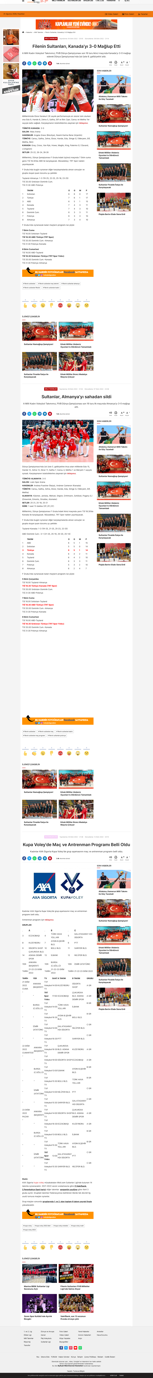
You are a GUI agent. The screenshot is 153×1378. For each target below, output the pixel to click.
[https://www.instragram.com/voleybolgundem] (70, 1348)
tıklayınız (83, 123)
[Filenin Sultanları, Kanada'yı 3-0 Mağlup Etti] (58, 91)
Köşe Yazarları (64, 1338)
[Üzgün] (86, 301)
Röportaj (27, 1342)
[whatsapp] (34, 63)
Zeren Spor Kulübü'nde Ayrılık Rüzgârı (38, 1317)
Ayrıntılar (113, 1375)
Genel (43, 1335)
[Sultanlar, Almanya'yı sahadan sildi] (58, 441)
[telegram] (40, 63)
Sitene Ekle (45, 1357)
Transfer (27, 1345)
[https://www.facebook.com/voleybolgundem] (61, 1348)
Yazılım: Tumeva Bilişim (76, 1371)
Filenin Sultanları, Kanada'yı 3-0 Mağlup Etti (60, 32)
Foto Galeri (129, 14)
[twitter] (29, 63)
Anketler (100, 1332)
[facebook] (24, 63)
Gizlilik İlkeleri (110, 1357)
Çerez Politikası (90, 1357)
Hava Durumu (102, 1335)
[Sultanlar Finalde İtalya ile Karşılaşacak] (39, 361)
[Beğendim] (25, 301)
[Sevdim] (43, 301)
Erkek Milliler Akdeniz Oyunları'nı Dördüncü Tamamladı (75, 345)
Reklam (100, 1357)
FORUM (54, 1357)
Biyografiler (63, 1342)
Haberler (29, 32)
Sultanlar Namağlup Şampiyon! (38, 344)
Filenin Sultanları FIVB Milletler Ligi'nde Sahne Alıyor (75, 1287)
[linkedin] (45, 63)
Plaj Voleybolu (46, 1338)
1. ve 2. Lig (28, 1332)
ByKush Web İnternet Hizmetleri (70, 1366)
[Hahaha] (69, 301)
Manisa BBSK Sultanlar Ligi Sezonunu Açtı (36, 1287)
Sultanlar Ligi (46, 1342)
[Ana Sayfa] (23, 32)
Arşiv (80, 1338)
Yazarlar (144, 14)
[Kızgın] (60, 301)
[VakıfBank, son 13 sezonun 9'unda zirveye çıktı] (76, 1303)
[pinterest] (50, 63)
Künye (73, 1357)
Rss (38, 1357)
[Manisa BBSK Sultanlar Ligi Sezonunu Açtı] (39, 1273)
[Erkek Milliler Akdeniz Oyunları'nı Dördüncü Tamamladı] (76, 331)
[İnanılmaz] (78, 301)
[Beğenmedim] (51, 301)
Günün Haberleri (84, 1335)
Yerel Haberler (83, 1332)
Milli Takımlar (38, 32)
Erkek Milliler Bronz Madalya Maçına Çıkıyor (73, 375)
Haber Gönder (63, 1357)
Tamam (121, 1375)
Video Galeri (112, 14)
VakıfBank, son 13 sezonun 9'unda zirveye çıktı (73, 1317)
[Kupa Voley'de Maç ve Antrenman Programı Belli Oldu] (58, 885)
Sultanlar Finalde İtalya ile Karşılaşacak (36, 375)
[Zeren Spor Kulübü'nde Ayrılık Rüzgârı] (39, 1303)
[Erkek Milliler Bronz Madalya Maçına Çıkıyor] (76, 361)
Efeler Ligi (27, 1335)
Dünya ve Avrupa (47, 1332)
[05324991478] (80, 1348)
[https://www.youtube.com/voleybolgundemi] (75, 1348)
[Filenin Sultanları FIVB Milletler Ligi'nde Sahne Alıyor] (76, 1273)
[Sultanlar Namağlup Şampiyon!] (39, 331)
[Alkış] (34, 301)
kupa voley (38, 1182)
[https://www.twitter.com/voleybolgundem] (66, 1348)
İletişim (80, 1357)
